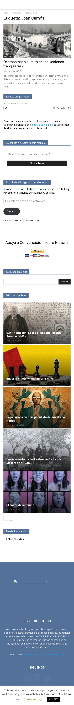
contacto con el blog (41, 124)
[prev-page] (5, 518)
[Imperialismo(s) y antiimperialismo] (37, 365)
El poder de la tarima (20, 505)
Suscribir (11, 211)
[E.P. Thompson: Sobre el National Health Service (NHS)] (37, 323)
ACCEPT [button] (53, 699)
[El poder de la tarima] (37, 492)
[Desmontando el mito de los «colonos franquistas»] (37, 41)
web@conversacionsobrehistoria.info (44, 654)
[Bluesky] (46, 678)
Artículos (8, 56)
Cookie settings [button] (33, 699)
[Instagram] (37, 677)
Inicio (6, 12)
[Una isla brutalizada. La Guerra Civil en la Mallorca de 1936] (37, 450)
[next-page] (11, 518)
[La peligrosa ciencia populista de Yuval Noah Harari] (37, 407)
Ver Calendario (60, 107)
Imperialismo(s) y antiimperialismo (29, 378)
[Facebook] (27, 678)
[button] (5, 4)
